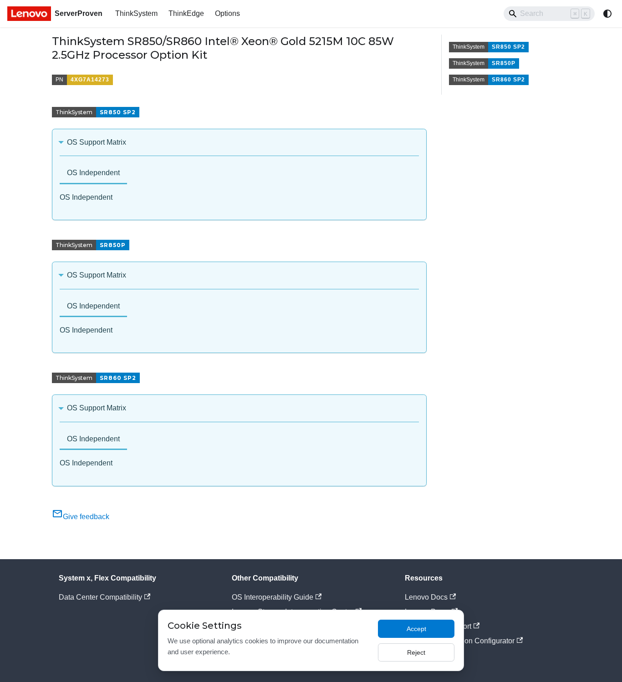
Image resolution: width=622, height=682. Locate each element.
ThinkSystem (136, 13)
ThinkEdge (186, 13)
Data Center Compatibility (100, 597)
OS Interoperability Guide (272, 597)
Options (227, 13)
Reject (416, 652)
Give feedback (86, 516)
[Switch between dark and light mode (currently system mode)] (607, 13)
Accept (416, 628)
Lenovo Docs (426, 597)
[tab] (93, 173)
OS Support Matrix (96, 142)
